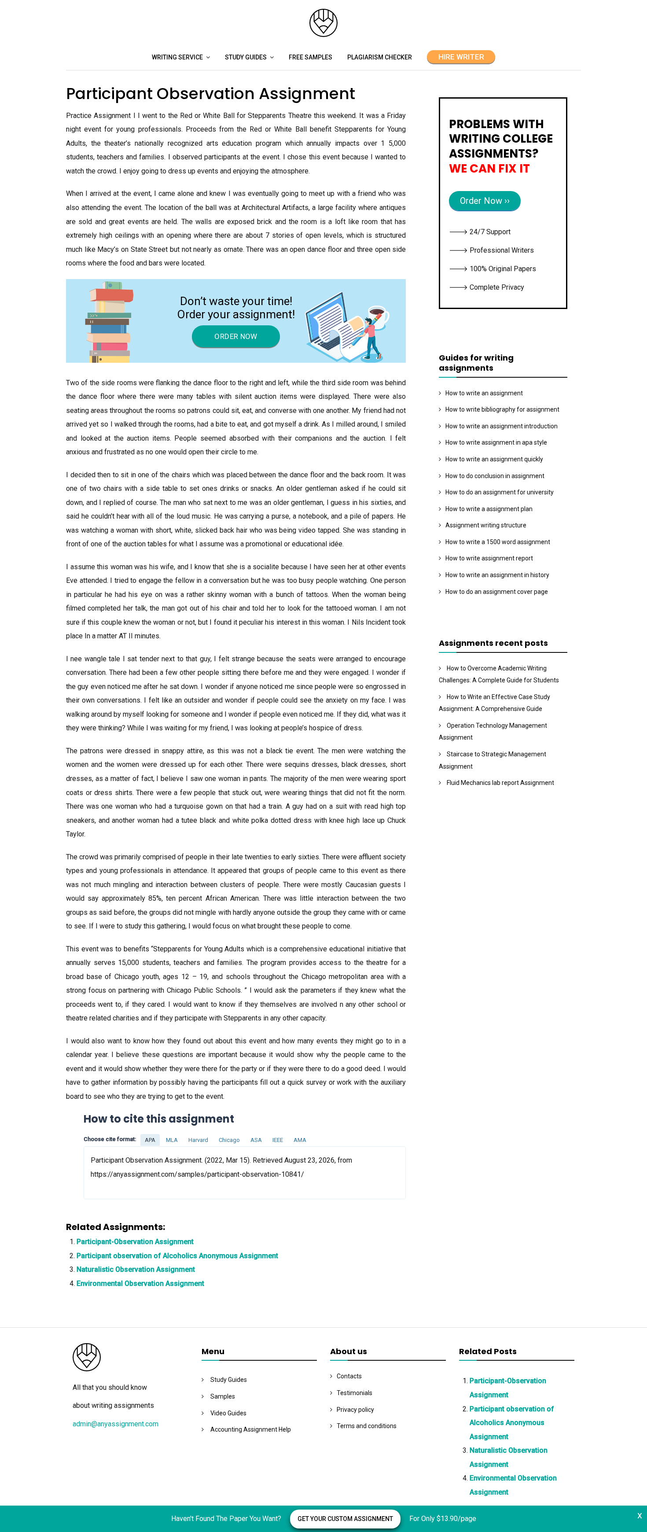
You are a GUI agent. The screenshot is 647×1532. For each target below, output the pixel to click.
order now (235, 336)
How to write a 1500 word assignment (497, 541)
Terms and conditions (367, 1425)
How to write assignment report (489, 558)
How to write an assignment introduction (501, 426)
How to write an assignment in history (497, 574)
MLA (172, 1140)
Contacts (349, 1376)
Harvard (198, 1140)
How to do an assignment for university (499, 492)
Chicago (229, 1140)
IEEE (277, 1140)
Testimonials (354, 1392)
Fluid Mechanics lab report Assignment (500, 782)
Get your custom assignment (345, 1518)
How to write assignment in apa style (496, 442)
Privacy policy (355, 1409)
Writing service (177, 57)
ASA (256, 1140)
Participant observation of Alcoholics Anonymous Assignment (177, 1256)
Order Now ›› (485, 200)
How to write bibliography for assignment (502, 409)
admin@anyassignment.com (115, 1424)
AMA (300, 1140)
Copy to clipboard (117, 1172)
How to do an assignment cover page (496, 591)
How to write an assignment (484, 393)
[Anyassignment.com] (323, 34)
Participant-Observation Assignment (135, 1241)
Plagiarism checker (379, 57)
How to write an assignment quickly (494, 459)
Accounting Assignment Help (250, 1429)
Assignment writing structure (485, 525)
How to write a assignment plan (489, 508)
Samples (222, 1396)
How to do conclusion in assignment (494, 475)
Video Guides (228, 1413)
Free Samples (310, 57)
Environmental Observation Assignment (140, 1283)
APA (150, 1140)
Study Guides (246, 57)
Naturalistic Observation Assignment (136, 1269)
